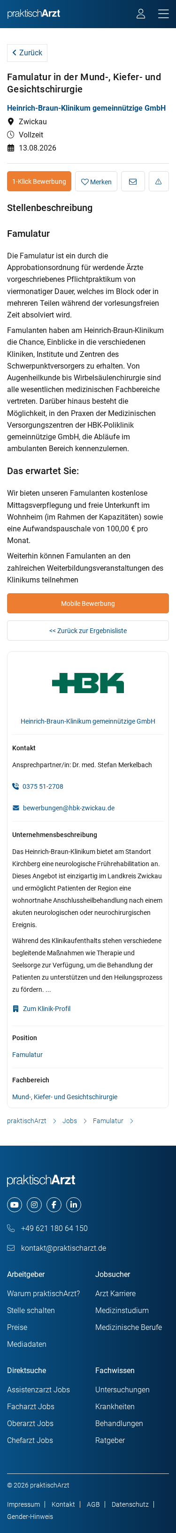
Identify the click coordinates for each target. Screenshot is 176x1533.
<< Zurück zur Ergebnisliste (88, 630)
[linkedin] (73, 1204)
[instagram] (34, 1204)
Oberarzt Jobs (30, 1423)
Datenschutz (130, 1504)
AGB (93, 1504)
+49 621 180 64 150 (53, 1228)
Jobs (69, 1121)
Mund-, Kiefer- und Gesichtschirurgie (64, 1097)
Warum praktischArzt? (43, 1293)
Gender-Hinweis (30, 1516)
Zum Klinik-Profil (46, 1008)
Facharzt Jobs (30, 1406)
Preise (17, 1327)
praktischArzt (26, 1121)
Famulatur (27, 1054)
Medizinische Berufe (128, 1327)
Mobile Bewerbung (88, 603)
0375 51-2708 (42, 786)
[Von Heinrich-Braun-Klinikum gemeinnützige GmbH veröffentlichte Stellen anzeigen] (87, 684)
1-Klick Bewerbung (39, 181)
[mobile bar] (163, 14)
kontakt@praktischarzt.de (62, 1248)
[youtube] (14, 1204)
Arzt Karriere (115, 1293)
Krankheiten (115, 1406)
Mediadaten (26, 1344)
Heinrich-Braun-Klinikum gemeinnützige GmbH (86, 108)
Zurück (29, 52)
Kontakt (63, 1504)
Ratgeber (110, 1440)
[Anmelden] (141, 15)
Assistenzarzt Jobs (38, 1389)
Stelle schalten (31, 1310)
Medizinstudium (122, 1310)
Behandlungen (119, 1423)
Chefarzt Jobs (30, 1440)
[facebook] (53, 1204)
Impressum (23, 1504)
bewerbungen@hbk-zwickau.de (69, 808)
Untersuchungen (122, 1389)
